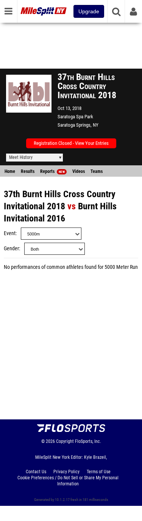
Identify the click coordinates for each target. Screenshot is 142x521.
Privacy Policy (66, 471)
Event (10, 233)
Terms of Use (99, 471)
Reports (52, 171)
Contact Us (36, 471)
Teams (97, 171)
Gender (11, 248)
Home (10, 171)
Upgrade (88, 11)
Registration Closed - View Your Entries (71, 143)
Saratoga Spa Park (75, 116)
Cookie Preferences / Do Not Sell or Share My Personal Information (68, 480)
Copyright (65, 441)
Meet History (21, 157)
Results (27, 171)
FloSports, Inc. (88, 441)
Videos (78, 171)
